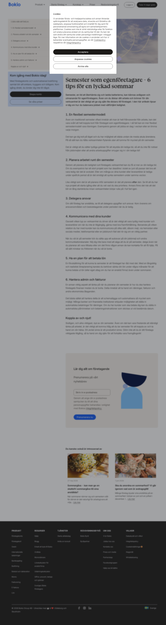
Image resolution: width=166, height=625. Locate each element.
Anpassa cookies (83, 59)
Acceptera (83, 52)
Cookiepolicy (99, 40)
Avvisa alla (83, 66)
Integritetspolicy (73, 42)
